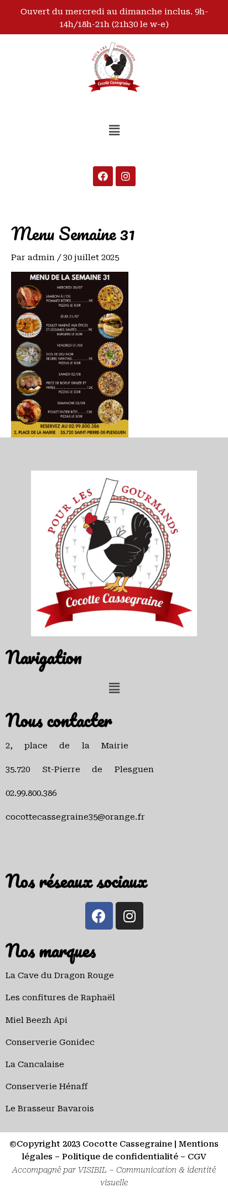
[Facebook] (103, 176)
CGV (197, 1157)
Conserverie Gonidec (50, 1042)
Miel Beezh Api (37, 1020)
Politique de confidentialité (120, 1157)
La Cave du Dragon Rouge (60, 975)
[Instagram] (126, 176)
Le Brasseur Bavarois (50, 1108)
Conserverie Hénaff (47, 1086)
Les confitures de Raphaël (60, 997)
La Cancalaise (35, 1064)
